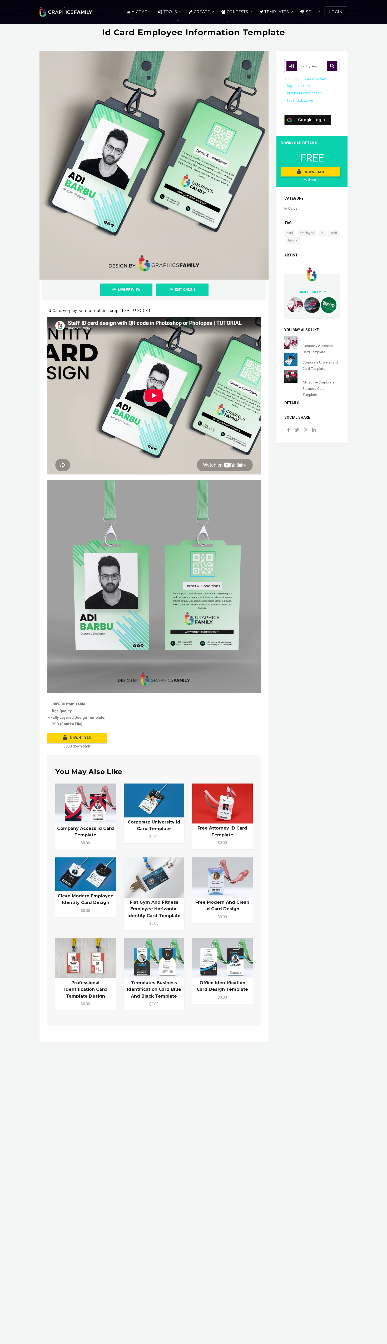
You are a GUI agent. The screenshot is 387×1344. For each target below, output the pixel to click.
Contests (237, 11)
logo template (298, 86)
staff (333, 233)
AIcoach (141, 11)
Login (336, 11)
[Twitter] (297, 430)
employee (307, 233)
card (289, 233)
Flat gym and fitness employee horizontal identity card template (154, 909)
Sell (311, 11)
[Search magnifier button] (332, 66)
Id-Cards (290, 208)
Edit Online (185, 289)
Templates (276, 11)
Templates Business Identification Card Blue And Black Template (154, 989)
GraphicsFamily (312, 292)
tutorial (293, 240)
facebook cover (300, 100)
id (322, 233)
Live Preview (129, 289)
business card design (304, 93)
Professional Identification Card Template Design (85, 989)
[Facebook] (288, 430)
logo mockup (315, 78)
